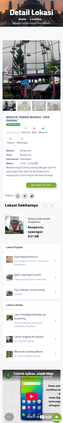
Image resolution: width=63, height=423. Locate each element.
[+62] (10, 138)
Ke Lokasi (41, 185)
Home (22, 19)
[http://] (43, 128)
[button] (56, 70)
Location (35, 19)
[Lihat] (31, 69)
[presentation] (45, 205)
